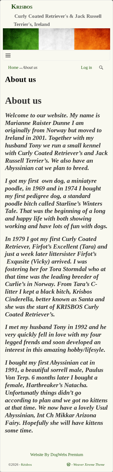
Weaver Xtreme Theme (89, 464)
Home (13, 67)
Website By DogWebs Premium (56, 454)
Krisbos (21, 6)
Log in (86, 67)
